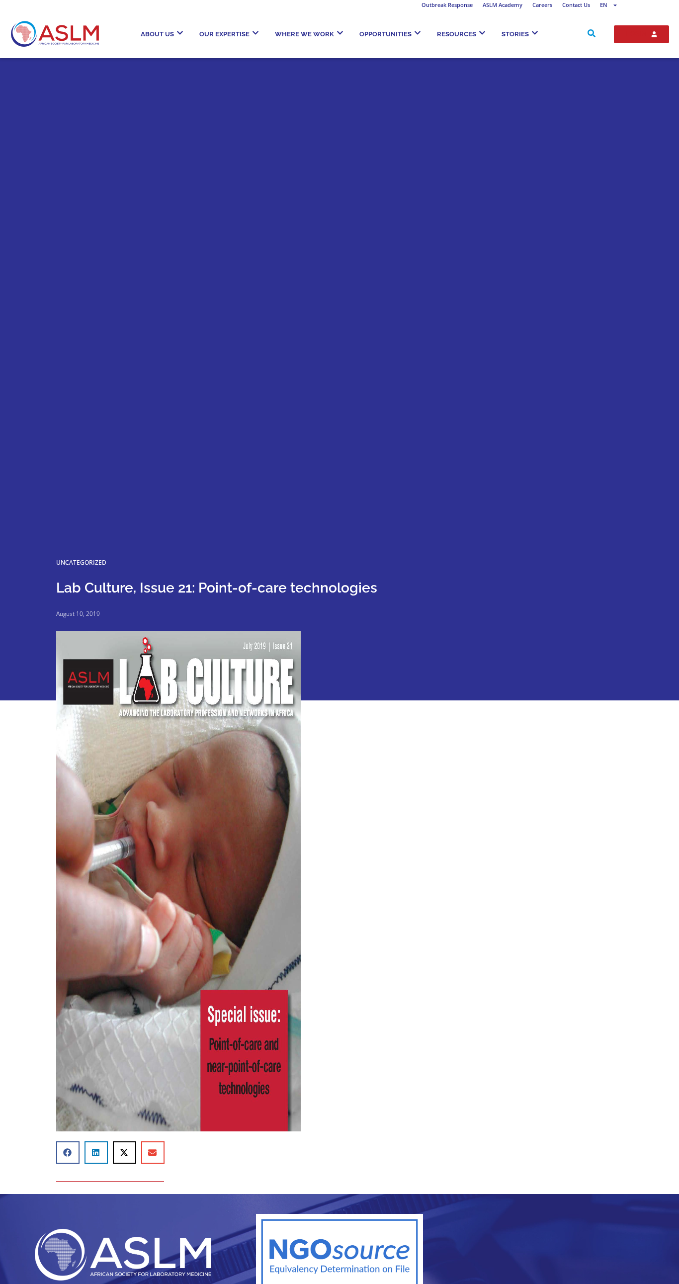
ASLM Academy (502, 4)
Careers (542, 4)
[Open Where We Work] (340, 33)
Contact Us (576, 4)
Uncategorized (81, 562)
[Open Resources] (482, 33)
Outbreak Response (447, 4)
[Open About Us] (179, 33)
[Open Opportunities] (417, 33)
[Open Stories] (534, 33)
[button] (68, 1152)
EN (603, 4)
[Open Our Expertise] (255, 33)
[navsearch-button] (591, 34)
